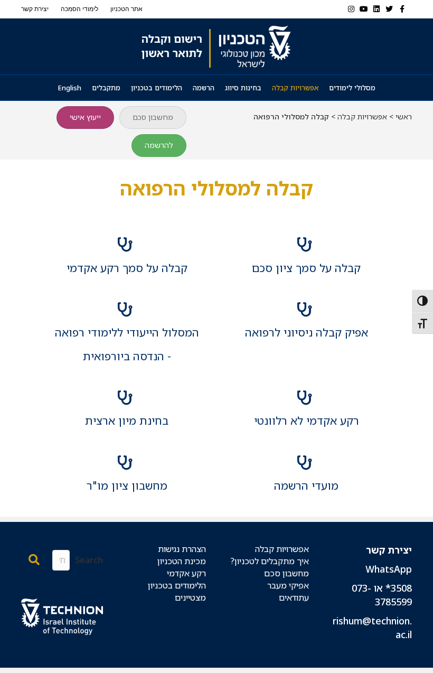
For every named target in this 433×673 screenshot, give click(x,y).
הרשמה (203, 87)
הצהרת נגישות (182, 549)
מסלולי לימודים (352, 87)
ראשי (404, 116)
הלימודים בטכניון (156, 87)
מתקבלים (106, 87)
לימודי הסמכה (79, 9)
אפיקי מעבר (288, 585)
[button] (34, 560)
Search (89, 560)
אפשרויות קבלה (295, 87)
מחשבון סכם (286, 573)
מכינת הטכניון (181, 561)
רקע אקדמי (186, 573)
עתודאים (294, 597)
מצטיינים (190, 597)
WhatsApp (388, 569)
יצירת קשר (35, 9)
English (69, 87)
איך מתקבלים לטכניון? (269, 561)
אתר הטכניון (126, 9)
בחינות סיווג (243, 87)
